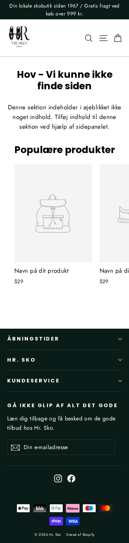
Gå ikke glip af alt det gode (62, 405)
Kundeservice (33, 380)
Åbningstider (33, 338)
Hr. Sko (21, 359)
